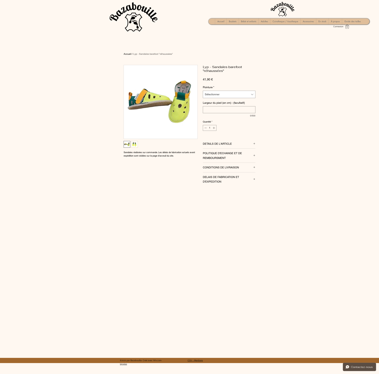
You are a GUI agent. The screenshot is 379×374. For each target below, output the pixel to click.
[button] (347, 26)
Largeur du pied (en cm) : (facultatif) (224, 102)
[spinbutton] (209, 128)
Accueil (127, 54)
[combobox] (229, 94)
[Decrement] (205, 128)
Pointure (208, 87)
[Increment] (214, 128)
